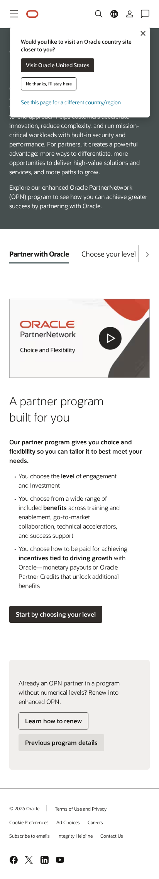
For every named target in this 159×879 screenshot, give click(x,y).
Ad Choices (68, 822)
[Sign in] (129, 14)
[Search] (98, 14)
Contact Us (111, 836)
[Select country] (114, 14)
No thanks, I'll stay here (49, 84)
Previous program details (61, 742)
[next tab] (147, 254)
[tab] (39, 253)
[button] (14, 14)
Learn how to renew (53, 721)
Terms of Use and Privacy (81, 809)
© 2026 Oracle (24, 808)
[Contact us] (145, 14)
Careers (95, 822)
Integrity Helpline (75, 836)
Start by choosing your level (56, 614)
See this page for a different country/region (71, 102)
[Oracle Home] (32, 14)
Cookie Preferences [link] (29, 822)
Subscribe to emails (29, 836)
